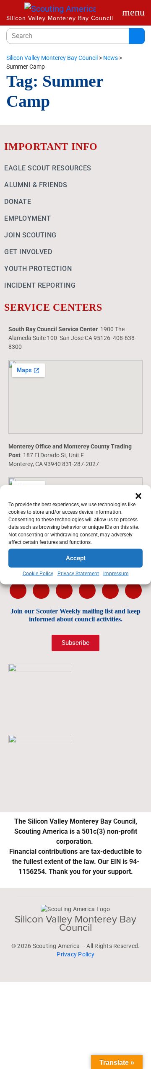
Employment (27, 218)
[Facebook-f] (18, 590)
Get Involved (28, 252)
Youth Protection (38, 269)
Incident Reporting (40, 285)
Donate (17, 202)
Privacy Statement (78, 573)
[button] (138, 495)
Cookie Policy (38, 573)
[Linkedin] (133, 590)
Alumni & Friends (35, 185)
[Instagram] (64, 590)
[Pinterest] (110, 590)
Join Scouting (30, 235)
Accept (76, 558)
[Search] (137, 36)
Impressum (116, 573)
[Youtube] (87, 590)
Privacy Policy (75, 954)
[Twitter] (41, 590)
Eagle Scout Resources (47, 168)
